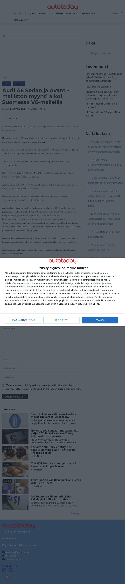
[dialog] (62, 292)
